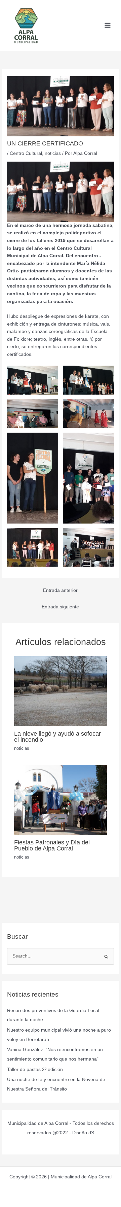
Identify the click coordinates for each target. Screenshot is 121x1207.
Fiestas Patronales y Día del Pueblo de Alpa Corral (52, 845)
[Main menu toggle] (108, 25)
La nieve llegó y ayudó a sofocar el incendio (57, 736)
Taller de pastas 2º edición (35, 1069)
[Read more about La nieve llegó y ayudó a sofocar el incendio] (60, 690)
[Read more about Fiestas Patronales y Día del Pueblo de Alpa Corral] (60, 799)
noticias (53, 153)
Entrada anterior (60, 590)
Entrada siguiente (60, 606)
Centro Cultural (26, 153)
